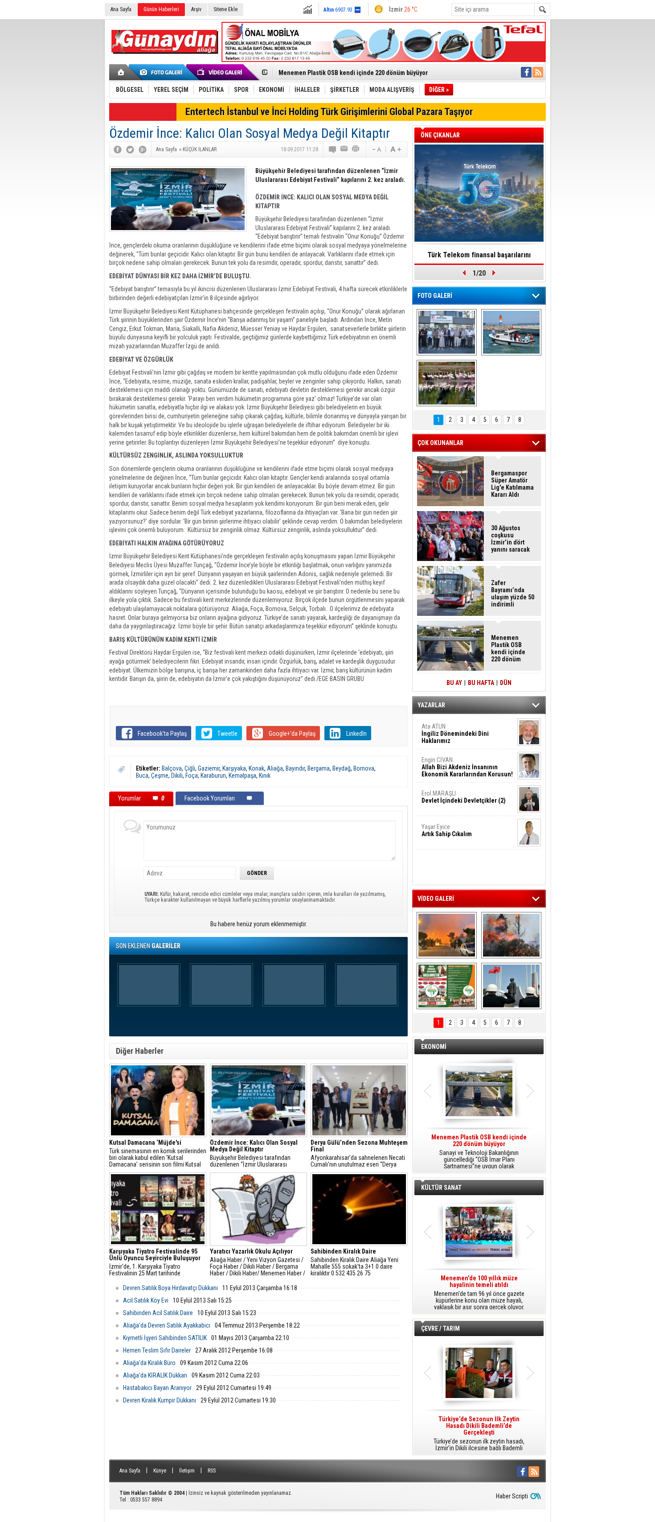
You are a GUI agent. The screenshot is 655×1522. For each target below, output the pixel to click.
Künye (159, 1471)
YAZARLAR (431, 705)
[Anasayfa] (121, 72)
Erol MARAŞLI (464, 797)
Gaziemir (209, 768)
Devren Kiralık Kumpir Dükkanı (159, 1400)
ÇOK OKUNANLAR (440, 442)
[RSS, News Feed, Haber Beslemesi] (537, 72)
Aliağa (275, 768)
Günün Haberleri (161, 9)
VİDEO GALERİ (436, 898)
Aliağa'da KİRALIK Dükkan (155, 1375)
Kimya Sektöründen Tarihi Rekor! (479, 255)
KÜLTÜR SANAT (441, 1187)
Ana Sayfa (121, 9)
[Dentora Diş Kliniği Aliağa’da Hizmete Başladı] (447, 332)
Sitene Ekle (225, 9)
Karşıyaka (234, 768)
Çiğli (189, 768)
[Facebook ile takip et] (526, 72)
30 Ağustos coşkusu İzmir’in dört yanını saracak (510, 538)
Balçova (172, 768)
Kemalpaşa (242, 775)
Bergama (318, 768)
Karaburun (213, 775)
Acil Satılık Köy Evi (145, 1300)
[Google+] (143, 149)
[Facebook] (118, 149)
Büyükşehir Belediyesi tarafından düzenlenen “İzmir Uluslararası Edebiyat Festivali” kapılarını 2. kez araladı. (254, 1153)
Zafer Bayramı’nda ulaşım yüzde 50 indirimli (512, 593)
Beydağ (341, 768)
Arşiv (196, 9)
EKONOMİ (433, 1046)
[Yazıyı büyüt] (395, 149)
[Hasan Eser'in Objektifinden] (447, 383)
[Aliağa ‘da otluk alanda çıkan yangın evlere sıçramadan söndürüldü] (447, 935)
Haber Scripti (512, 1496)
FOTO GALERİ (435, 295)
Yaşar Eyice (447, 830)
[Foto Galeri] (163, 72)
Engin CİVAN (467, 767)
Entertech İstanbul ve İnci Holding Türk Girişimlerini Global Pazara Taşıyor (329, 111)
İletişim (187, 1471)
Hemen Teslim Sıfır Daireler (157, 1350)
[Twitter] (130, 149)
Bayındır (295, 768)
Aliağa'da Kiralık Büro (149, 1362)
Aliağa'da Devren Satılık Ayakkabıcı (166, 1325)
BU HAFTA (481, 682)
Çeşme (159, 775)
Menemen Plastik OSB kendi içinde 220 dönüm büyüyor (353, 72)
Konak (256, 768)
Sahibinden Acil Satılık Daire (158, 1312)
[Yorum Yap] (333, 149)
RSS (212, 1471)
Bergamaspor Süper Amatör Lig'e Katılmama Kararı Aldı (512, 484)
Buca (142, 775)
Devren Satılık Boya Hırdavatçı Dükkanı (170, 1287)
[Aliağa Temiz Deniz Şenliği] (511, 332)
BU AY (454, 682)
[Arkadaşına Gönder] (344, 149)
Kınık (264, 775)
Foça (191, 775)
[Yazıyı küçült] (376, 149)
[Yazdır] (356, 149)
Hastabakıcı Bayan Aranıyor (157, 1387)
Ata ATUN (455, 733)
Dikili (177, 775)
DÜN (506, 682)
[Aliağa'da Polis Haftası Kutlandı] (511, 986)
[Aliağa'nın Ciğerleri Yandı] (511, 935)
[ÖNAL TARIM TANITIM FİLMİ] (447, 986)
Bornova (363, 768)
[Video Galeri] (221, 72)
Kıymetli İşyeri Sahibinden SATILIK (165, 1337)
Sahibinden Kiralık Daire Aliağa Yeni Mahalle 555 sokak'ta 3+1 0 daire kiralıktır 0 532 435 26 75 (354, 1262)
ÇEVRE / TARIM (440, 1328)
